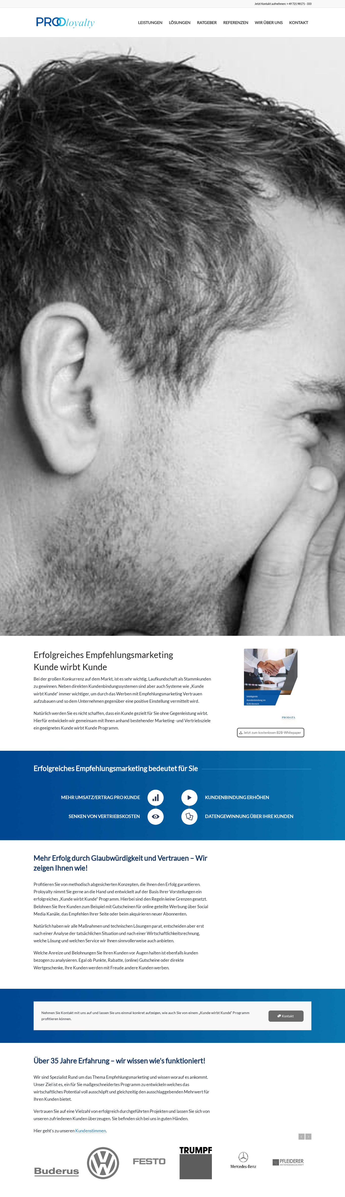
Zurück (302, 1137)
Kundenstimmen (90, 1130)
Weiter (308, 1137)
